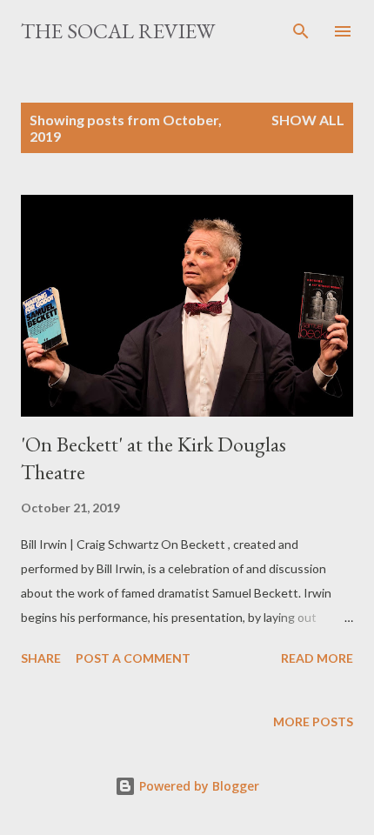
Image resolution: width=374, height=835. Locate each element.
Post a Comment (133, 658)
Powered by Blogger (197, 786)
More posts (313, 721)
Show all (307, 119)
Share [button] (41, 658)
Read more (317, 658)
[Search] (301, 31)
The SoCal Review (118, 30)
